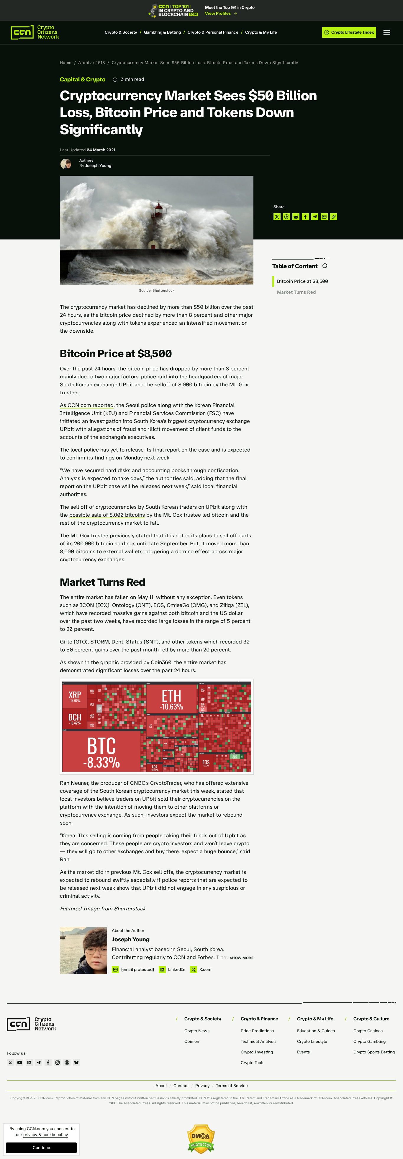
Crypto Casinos (368, 1030)
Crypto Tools (252, 1062)
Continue (41, 1147)
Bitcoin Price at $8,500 (302, 281)
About (161, 1085)
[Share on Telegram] (314, 216)
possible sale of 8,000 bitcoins (107, 515)
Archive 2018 (91, 62)
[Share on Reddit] (295, 216)
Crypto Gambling (369, 1041)
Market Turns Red (296, 292)
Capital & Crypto (83, 79)
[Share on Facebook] (305, 216)
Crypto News (196, 1030)
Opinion (191, 1041)
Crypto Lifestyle (312, 1041)
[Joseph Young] (83, 950)
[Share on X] (277, 216)
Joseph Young (98, 165)
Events (303, 1052)
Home (66, 62)
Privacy (202, 1085)
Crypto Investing (257, 1052)
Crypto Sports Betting (374, 1052)
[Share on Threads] (286, 216)
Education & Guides (316, 1030)
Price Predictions (257, 1030)
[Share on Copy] (333, 216)
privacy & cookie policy (45, 1134)
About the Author (128, 930)
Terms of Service (232, 1085)
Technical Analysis (258, 1041)
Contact (181, 1085)
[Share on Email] (324, 216)
